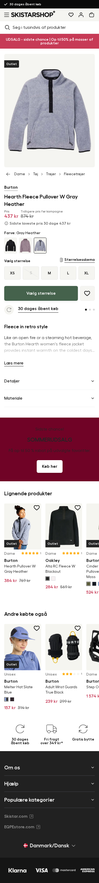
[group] (49, 273)
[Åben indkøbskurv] (92, 15)
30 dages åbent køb (25, 4)
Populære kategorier (29, 799)
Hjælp (11, 783)
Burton (11, 187)
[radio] (31, 273)
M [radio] (49, 273)
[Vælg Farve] (47, 578)
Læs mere (13, 363)
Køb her (49, 466)
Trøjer (51, 174)
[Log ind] (81, 15)
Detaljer (12, 381)
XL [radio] (86, 273)
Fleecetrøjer (74, 174)
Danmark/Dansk (49, 845)
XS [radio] (12, 273)
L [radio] (68, 273)
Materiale (13, 398)
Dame (19, 174)
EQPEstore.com (19, 827)
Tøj (35, 174)
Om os (12, 767)
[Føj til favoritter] (87, 293)
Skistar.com (15, 816)
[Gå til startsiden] (33, 14)
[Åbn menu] (5, 14)
